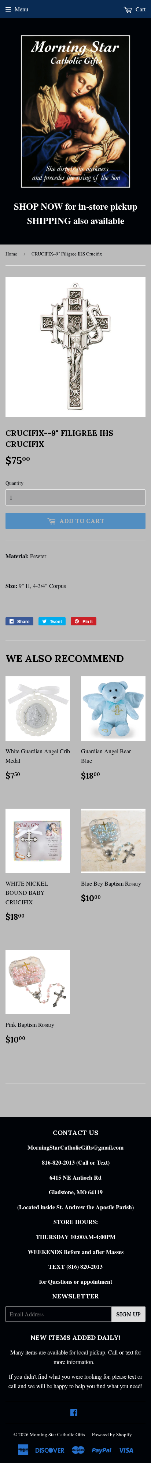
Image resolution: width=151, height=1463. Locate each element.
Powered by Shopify (112, 1434)
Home (11, 253)
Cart (140, 9)
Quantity (14, 482)
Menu (21, 9)
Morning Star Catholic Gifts (57, 1434)
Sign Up (128, 1314)
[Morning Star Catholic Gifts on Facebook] (74, 1413)
